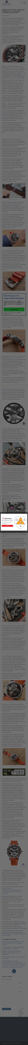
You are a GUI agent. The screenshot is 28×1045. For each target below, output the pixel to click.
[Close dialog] (26, 514)
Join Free (7, 525)
